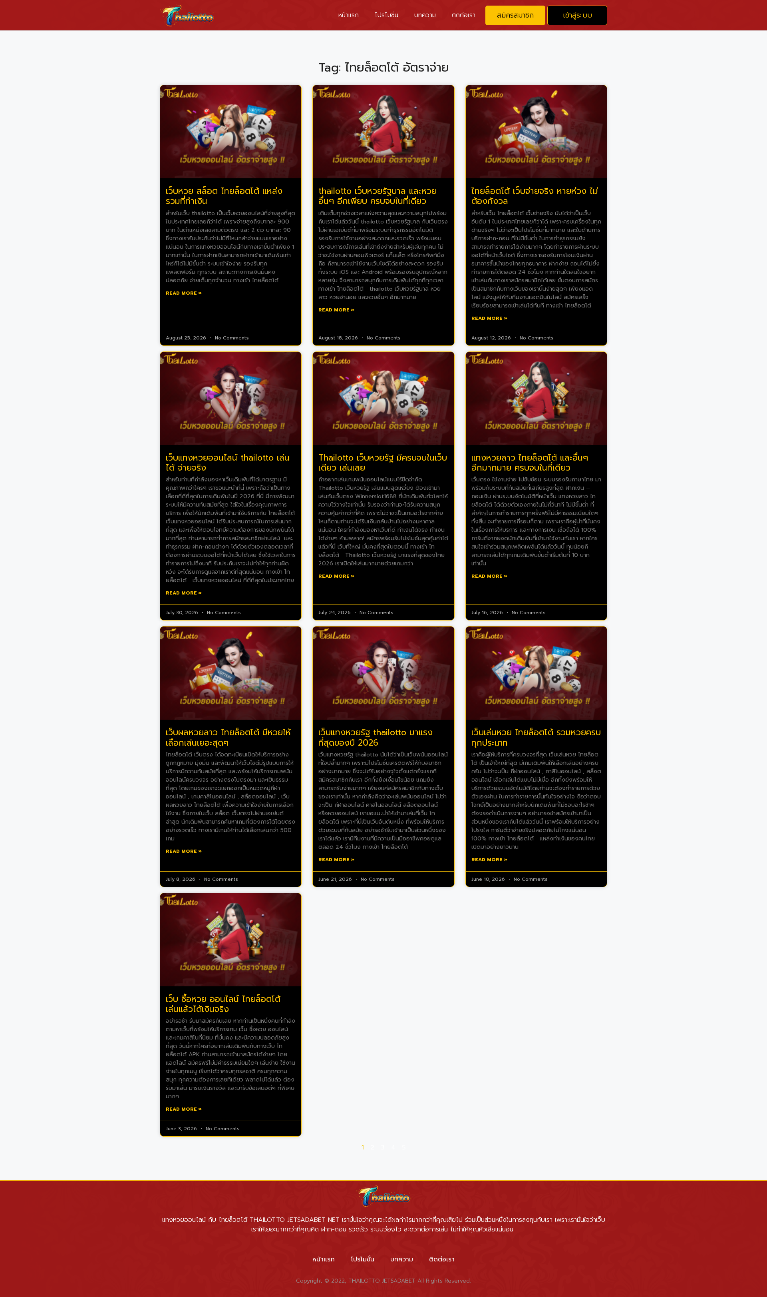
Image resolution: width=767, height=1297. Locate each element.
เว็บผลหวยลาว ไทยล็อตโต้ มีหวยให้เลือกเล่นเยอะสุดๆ (228, 737)
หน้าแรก (348, 15)
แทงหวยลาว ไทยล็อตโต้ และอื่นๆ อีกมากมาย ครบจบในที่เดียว (529, 462)
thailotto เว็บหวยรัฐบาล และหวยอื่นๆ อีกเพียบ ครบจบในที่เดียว (377, 196)
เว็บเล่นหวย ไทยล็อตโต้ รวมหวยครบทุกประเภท (536, 737)
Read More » (184, 293)
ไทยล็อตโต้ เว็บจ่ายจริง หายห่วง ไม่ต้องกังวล (534, 196)
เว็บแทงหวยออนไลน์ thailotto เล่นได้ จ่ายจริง (228, 462)
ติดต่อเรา (463, 15)
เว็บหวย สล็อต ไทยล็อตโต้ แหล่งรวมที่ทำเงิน (224, 196)
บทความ (425, 15)
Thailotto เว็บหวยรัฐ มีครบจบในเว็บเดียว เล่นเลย (382, 462)
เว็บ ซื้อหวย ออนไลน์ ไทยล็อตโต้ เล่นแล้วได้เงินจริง (223, 1004)
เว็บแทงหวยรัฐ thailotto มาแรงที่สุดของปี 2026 (375, 737)
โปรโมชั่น (386, 15)
